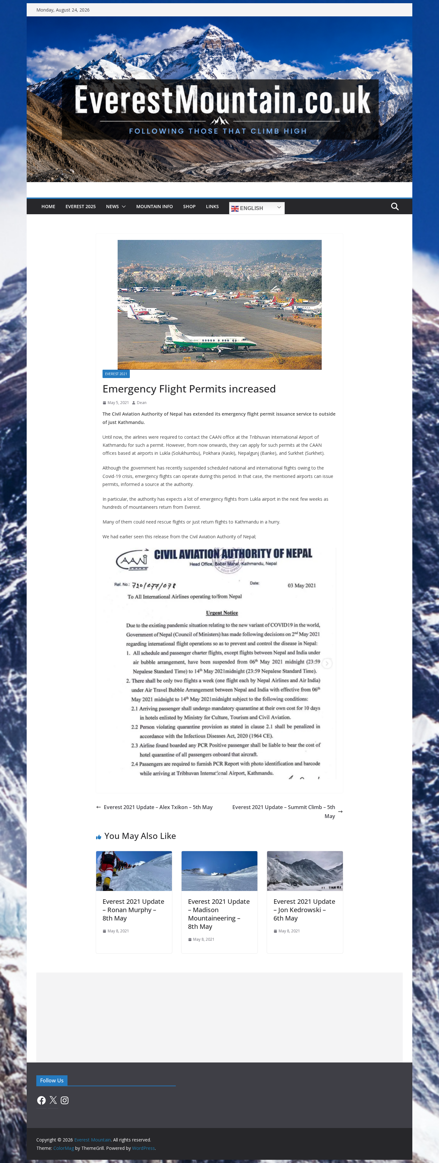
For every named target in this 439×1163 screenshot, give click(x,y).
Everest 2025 (81, 206)
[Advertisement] (219, 1017)
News (112, 206)
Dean (142, 402)
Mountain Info (154, 206)
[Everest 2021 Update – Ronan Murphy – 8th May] (134, 855)
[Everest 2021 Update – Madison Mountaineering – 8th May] (219, 855)
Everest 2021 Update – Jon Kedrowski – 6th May (304, 909)
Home (48, 206)
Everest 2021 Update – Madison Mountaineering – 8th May (219, 914)
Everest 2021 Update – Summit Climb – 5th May (283, 812)
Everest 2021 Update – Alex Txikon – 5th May (158, 807)
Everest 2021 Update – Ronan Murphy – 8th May (133, 909)
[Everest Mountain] (219, 20)
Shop (189, 206)
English (251, 208)
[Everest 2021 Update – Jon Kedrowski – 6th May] (305, 855)
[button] (122, 206)
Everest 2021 (116, 374)
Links (212, 206)
